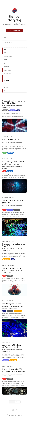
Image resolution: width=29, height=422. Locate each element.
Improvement (7, 70)
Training (6, 87)
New (5, 77)
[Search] (25, 37)
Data (5, 52)
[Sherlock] (14, 11)
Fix (4, 63)
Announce (6, 45)
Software (6, 84)
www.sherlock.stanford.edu (14, 24)
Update (6, 91)
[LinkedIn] (13, 409)
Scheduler (6, 80)
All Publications (8, 42)
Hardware (6, 66)
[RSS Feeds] (16, 409)
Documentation (8, 56)
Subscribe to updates (14, 30)
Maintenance (7, 73)
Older (17, 402)
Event (5, 59)
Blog (5, 49)
